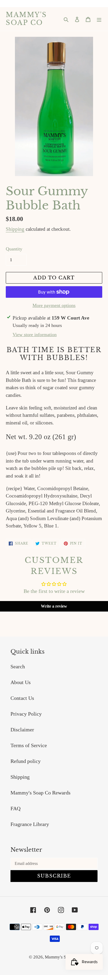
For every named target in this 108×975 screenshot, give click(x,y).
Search (17, 666)
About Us (20, 682)
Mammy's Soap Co (26, 19)
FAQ (15, 808)
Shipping (15, 229)
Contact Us (22, 698)
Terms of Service (28, 745)
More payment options (54, 305)
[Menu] (99, 18)
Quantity (14, 249)
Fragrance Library (29, 824)
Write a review (54, 606)
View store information (35, 334)
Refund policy (25, 761)
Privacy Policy (26, 714)
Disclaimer (22, 729)
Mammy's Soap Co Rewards (40, 793)
